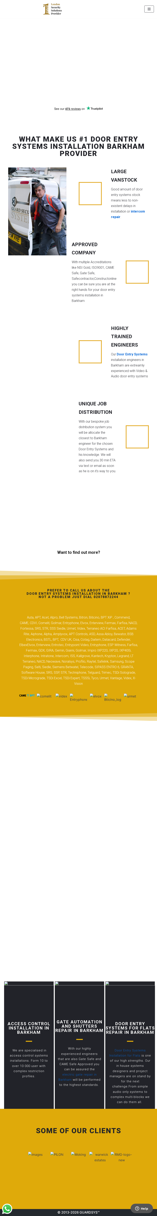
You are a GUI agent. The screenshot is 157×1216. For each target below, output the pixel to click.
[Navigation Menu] (149, 9)
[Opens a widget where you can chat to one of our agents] (141, 1209)
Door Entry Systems (132, 354)
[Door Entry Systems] (52, 9)
